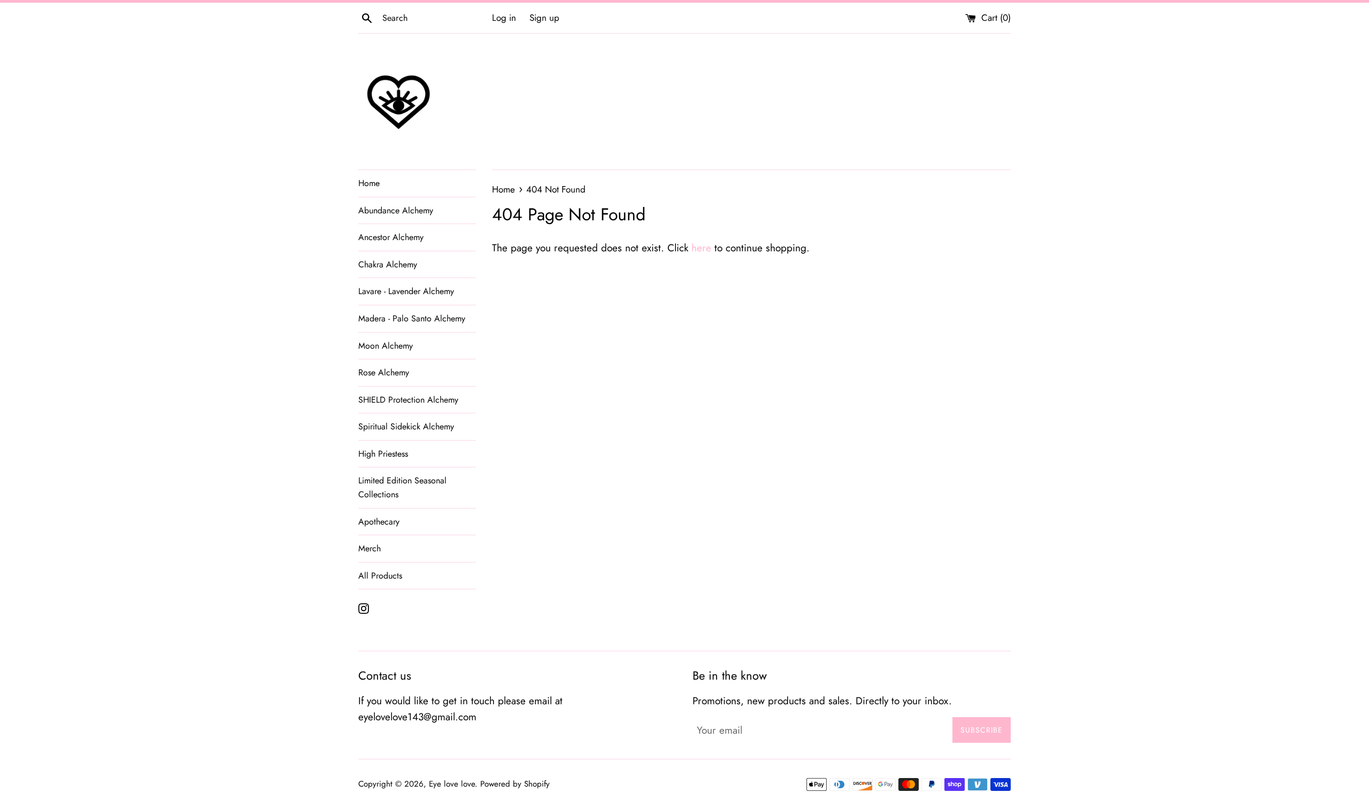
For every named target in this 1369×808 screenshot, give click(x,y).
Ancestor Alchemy (391, 237)
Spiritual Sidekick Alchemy (406, 426)
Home (369, 183)
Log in (504, 17)
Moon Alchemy (385, 346)
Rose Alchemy (383, 372)
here (701, 248)
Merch (369, 548)
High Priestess (383, 454)
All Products (380, 576)
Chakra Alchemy (387, 264)
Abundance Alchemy (395, 210)
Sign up (544, 17)
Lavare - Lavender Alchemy (406, 291)
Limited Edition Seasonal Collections (402, 487)
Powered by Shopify (515, 784)
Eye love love (452, 784)
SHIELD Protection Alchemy (408, 400)
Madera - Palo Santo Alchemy (411, 318)
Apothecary (378, 521)
